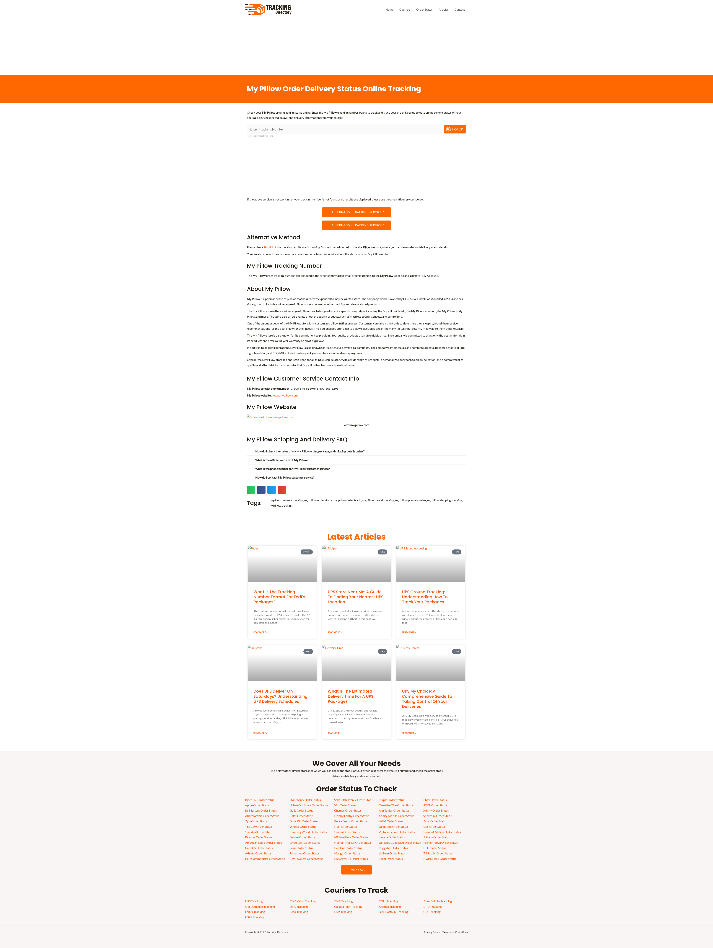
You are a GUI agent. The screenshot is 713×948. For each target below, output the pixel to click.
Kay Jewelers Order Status (306, 858)
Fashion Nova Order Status (440, 842)
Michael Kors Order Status (351, 837)
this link (269, 247)
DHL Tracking (299, 906)
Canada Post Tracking (348, 906)
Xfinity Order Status (436, 810)
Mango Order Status (347, 853)
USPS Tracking (254, 917)
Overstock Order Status (305, 842)
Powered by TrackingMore (260, 135)
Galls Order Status (301, 810)
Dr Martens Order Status (261, 810)
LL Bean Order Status (392, 853)
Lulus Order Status (301, 848)
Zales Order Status (301, 816)
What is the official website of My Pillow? (281, 460)
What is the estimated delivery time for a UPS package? (350, 696)
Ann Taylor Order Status (394, 810)
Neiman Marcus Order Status (353, 842)
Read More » (260, 632)
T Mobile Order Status (437, 853)
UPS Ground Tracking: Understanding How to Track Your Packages (425, 597)
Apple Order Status (257, 805)
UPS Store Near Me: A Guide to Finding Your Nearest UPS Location (355, 597)
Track (457, 129)
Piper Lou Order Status (259, 800)
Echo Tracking (299, 911)
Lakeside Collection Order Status (400, 842)
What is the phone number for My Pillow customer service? (292, 468)
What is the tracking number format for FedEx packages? (279, 597)
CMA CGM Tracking (303, 901)
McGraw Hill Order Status (351, 858)
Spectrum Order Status (437, 816)
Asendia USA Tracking (437, 901)
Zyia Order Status (256, 821)
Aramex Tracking (390, 906)
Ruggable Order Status (393, 848)
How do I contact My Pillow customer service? (285, 477)
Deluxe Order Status (302, 837)
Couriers (404, 9)
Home (389, 9)
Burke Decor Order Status (350, 821)
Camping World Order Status (308, 832)
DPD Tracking (432, 906)
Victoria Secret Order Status (397, 832)
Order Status (424, 9)
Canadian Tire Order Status (396, 805)
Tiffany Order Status (436, 837)
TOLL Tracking (388, 901)
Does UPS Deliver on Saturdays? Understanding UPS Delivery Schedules (280, 696)
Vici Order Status (345, 805)
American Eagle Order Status (263, 842)
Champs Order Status (348, 810)
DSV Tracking (343, 911)
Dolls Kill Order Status (304, 821)
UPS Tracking (254, 901)
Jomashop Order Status (305, 853)
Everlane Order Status (348, 848)
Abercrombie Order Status (262, 816)
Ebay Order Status (435, 800)
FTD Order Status (434, 848)
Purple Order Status (391, 800)
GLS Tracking (432, 911)
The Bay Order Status (259, 826)
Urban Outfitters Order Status (309, 805)
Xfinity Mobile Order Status (396, 816)
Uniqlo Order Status (347, 832)
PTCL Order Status (435, 805)
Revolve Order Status (258, 837)
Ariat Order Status (435, 821)
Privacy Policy (432, 932)
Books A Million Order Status (442, 832)
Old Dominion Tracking (260, 906)
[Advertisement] (356, 47)
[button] (356, 451)
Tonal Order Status (391, 858)
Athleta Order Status (258, 853)
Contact (460, 9)
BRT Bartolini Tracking (393, 911)
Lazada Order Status (392, 837)
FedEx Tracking (255, 911)
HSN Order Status (345, 826)
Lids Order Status (434, 826)
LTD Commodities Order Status (265, 858)
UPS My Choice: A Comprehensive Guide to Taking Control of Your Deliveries (427, 698)
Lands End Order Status (393, 826)
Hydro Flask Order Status (439, 858)
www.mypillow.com (285, 395)
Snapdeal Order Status (259, 832)
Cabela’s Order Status (259, 848)
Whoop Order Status (303, 826)
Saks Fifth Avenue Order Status (354, 800)
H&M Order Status (391, 821)
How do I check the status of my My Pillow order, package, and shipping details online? (310, 451)
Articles (444, 9)
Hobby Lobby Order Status (351, 816)
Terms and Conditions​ (455, 932)
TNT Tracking (343, 901)
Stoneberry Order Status (305, 800)
